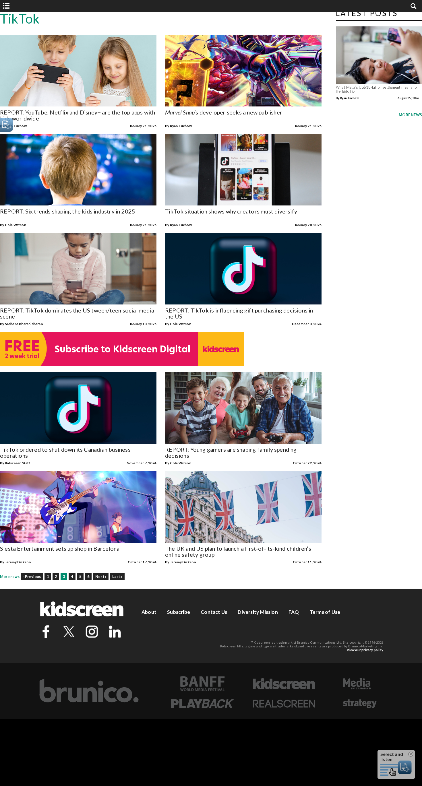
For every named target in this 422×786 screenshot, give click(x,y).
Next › (100, 576)
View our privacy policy (365, 650)
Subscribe (178, 612)
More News (410, 114)
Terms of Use (325, 612)
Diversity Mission (258, 612)
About (149, 612)
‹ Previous (32, 576)
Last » (117, 576)
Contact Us (214, 612)
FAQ (294, 612)
